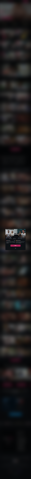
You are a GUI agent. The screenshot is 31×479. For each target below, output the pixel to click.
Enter (15, 245)
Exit (15, 248)
